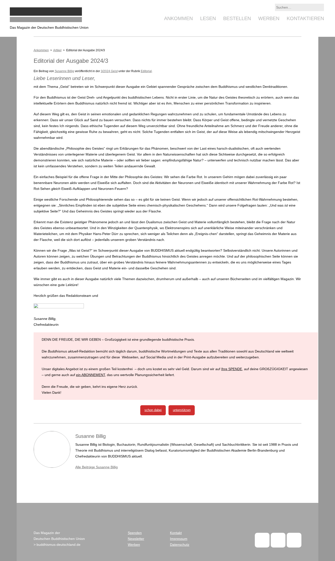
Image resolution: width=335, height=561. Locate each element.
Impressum (178, 539)
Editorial (146, 71)
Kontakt (176, 533)
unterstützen (182, 410)
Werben (268, 18)
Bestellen (237, 18)
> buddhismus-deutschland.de (57, 545)
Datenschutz (179, 545)
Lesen (208, 18)
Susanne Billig (64, 71)
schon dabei (153, 410)
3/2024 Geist (109, 71)
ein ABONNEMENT (90, 375)
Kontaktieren (305, 18)
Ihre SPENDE (231, 369)
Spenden (135, 533)
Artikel (57, 50)
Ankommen (178, 18)
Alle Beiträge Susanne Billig (96, 467)
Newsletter (136, 539)
